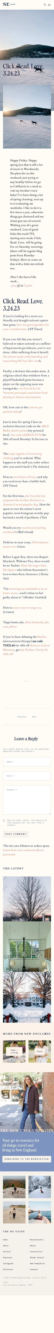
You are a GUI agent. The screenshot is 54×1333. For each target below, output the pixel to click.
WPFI (31, 1285)
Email (11, 776)
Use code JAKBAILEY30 (26, 435)
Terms (5, 1282)
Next (34, 717)
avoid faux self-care (25, 477)
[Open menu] (49, 5)
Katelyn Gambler (18, 1285)
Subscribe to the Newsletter (27, 1159)
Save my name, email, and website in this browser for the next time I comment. (27, 822)
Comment (12, 790)
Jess (14, 285)
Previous (22, 717)
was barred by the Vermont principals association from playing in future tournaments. (25, 392)
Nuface (42, 637)
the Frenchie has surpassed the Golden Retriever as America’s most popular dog (24, 500)
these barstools (34, 622)
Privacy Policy (40, 1278)
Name (10, 762)
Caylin (28, 285)
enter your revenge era (27, 607)
